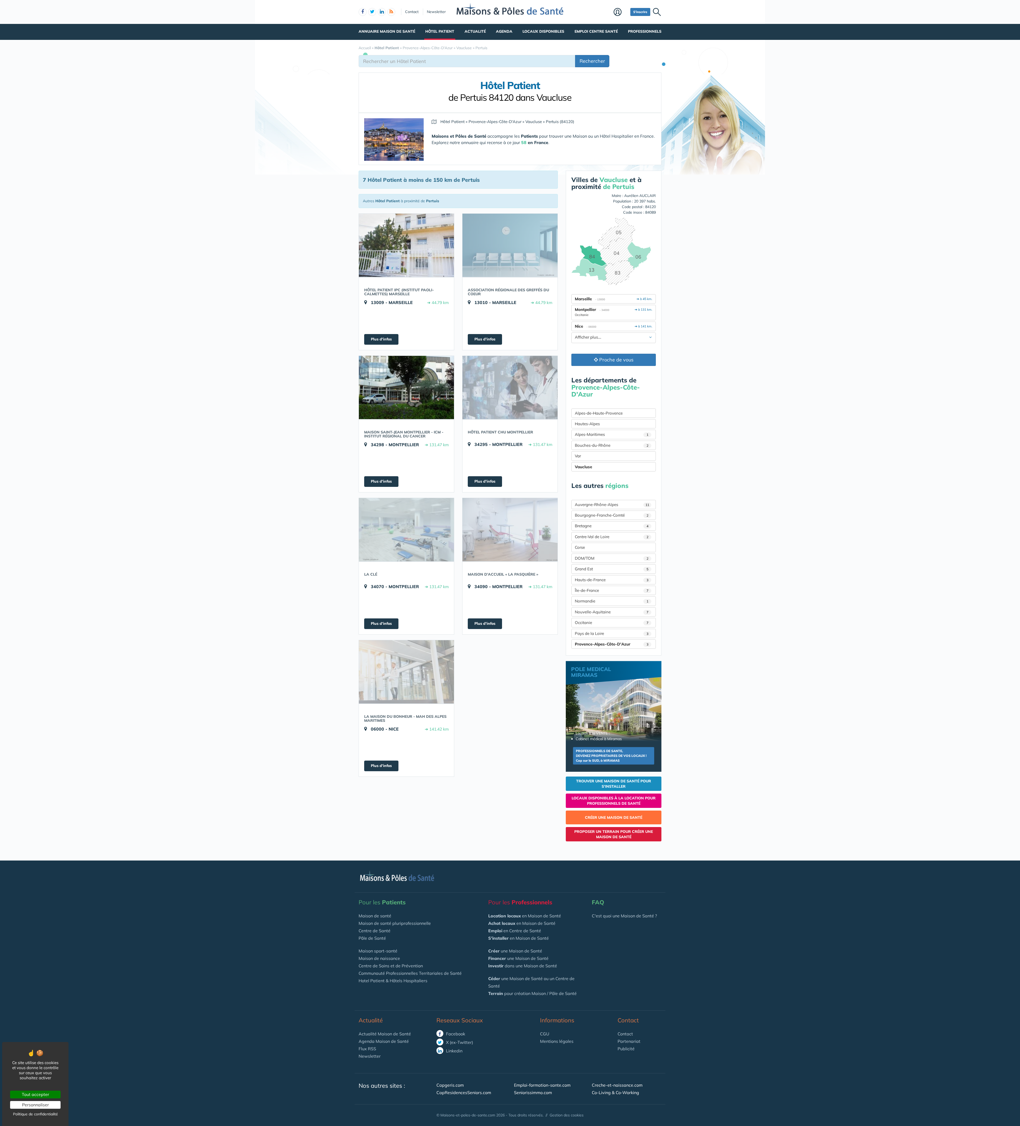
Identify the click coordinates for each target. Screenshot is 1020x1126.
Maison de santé (375, 915)
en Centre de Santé (514, 930)
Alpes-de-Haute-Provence (599, 413)
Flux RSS (367, 1048)
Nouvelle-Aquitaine (611, 611)
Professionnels (644, 31)
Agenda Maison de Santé (384, 1041)
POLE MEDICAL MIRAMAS (591, 672)
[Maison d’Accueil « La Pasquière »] (510, 529)
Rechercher (592, 61)
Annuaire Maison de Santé (387, 31)
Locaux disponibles (543, 31)
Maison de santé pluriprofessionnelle (395, 923)
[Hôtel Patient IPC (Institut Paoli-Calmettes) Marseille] (406, 245)
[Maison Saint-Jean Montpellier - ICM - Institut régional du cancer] (406, 387)
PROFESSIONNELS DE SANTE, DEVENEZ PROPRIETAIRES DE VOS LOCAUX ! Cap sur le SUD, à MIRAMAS (611, 755)
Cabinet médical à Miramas (599, 738)
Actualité (475, 31)
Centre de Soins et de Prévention (391, 965)
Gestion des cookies (567, 1115)
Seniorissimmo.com (533, 1092)
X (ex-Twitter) (459, 1042)
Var (578, 455)
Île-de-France (611, 590)
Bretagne (611, 525)
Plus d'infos (381, 339)
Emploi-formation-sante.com (542, 1085)
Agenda (504, 31)
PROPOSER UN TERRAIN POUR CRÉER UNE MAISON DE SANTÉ (613, 834)
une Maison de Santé (515, 951)
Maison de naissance (379, 958)
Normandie (611, 601)
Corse (580, 547)
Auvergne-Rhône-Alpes (612, 504)
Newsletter (436, 11)
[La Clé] (406, 529)
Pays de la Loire (611, 633)
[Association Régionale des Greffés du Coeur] (510, 245)
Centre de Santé (374, 930)
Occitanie (611, 622)
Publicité (626, 1048)
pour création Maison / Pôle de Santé (532, 993)
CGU (544, 1033)
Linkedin (453, 1050)
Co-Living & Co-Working (615, 1092)
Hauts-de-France (611, 579)
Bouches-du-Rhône (611, 445)
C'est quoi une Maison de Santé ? (624, 915)
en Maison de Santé (524, 915)
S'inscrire (640, 12)
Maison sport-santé (378, 951)
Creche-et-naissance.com (617, 1085)
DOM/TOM (611, 558)
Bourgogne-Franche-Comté (611, 515)
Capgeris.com (450, 1085)
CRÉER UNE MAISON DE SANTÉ (613, 817)
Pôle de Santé (372, 938)
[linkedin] (382, 12)
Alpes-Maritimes (611, 434)
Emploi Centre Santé (596, 31)
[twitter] (372, 12)
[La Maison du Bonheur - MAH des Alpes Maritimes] (406, 671)
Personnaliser (35, 1104)
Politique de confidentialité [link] (35, 1114)
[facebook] (363, 12)
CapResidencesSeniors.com (463, 1092)
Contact (412, 11)
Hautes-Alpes (587, 423)
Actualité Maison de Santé (385, 1033)
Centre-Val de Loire (611, 536)
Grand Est (611, 568)
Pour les (382, 902)
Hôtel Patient (439, 31)
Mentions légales (556, 1041)
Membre (621, 12)
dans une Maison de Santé (522, 965)
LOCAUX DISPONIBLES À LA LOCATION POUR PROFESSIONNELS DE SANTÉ (614, 801)
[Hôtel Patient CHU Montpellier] (510, 387)
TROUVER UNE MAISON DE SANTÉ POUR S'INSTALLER (613, 784)
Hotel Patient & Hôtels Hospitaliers (393, 980)
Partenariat (629, 1041)
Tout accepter (35, 1094)
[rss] (391, 12)
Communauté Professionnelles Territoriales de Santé (410, 973)
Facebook (455, 1033)
